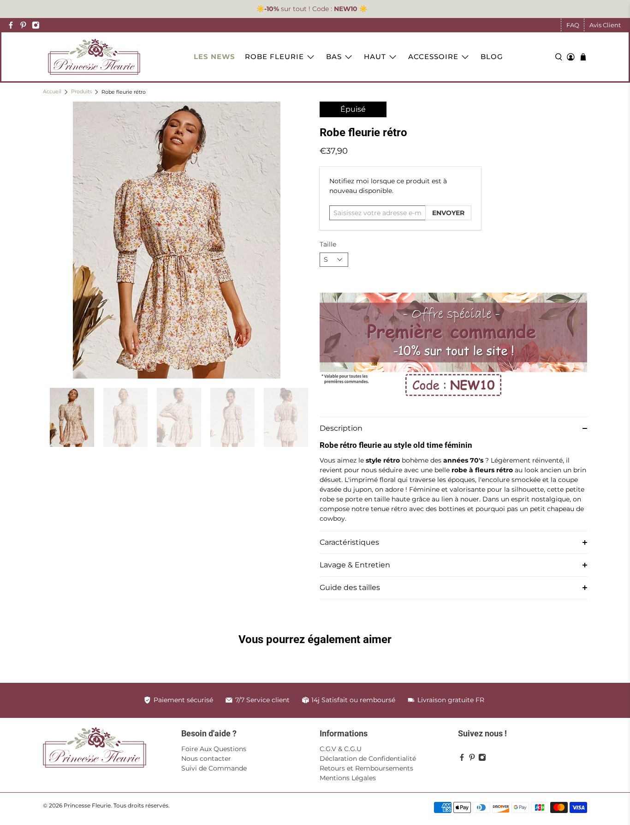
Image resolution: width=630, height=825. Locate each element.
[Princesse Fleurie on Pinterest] (23, 25)
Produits (81, 92)
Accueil (52, 92)
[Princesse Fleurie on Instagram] (36, 25)
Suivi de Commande (214, 768)
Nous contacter (206, 758)
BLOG (492, 56)
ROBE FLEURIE (274, 56)
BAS (334, 56)
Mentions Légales (348, 778)
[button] (453, 428)
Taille (328, 244)
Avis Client (605, 25)
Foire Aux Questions (213, 749)
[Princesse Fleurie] (94, 57)
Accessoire (433, 56)
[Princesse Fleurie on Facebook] (11, 25)
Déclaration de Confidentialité (368, 758)
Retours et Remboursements (366, 768)
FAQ (572, 25)
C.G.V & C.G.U (341, 749)
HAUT (375, 56)
